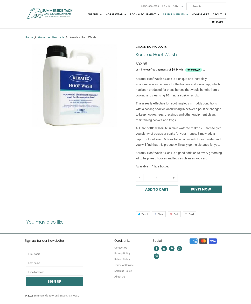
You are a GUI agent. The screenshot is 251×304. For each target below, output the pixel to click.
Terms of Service (124, 265)
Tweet (145, 214)
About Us (219, 14)
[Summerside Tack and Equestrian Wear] (50, 12)
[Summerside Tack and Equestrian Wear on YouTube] (164, 248)
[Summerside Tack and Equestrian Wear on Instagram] (179, 248)
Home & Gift (200, 14)
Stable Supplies (174, 14)
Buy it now (201, 189)
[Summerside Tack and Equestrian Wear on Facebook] (156, 248)
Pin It (175, 214)
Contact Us (120, 247)
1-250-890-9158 (150, 6)
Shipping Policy (123, 270)
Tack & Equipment (143, 14)
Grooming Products (151, 47)
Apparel (93, 14)
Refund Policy (122, 259)
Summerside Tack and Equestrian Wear (56, 295)
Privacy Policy (122, 253)
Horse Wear (114, 14)
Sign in (166, 6)
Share (160, 214)
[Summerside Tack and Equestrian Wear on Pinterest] (172, 248)
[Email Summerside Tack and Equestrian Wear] (156, 256)
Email (191, 214)
